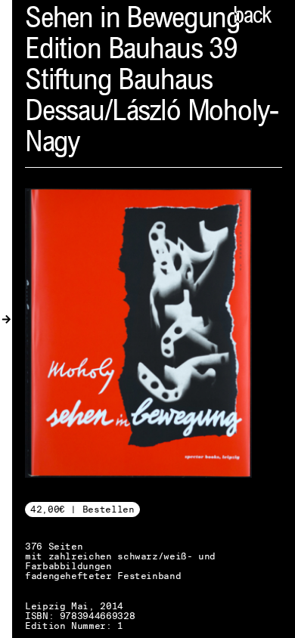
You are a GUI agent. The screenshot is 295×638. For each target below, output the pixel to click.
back (252, 17)
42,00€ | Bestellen (82, 509)
